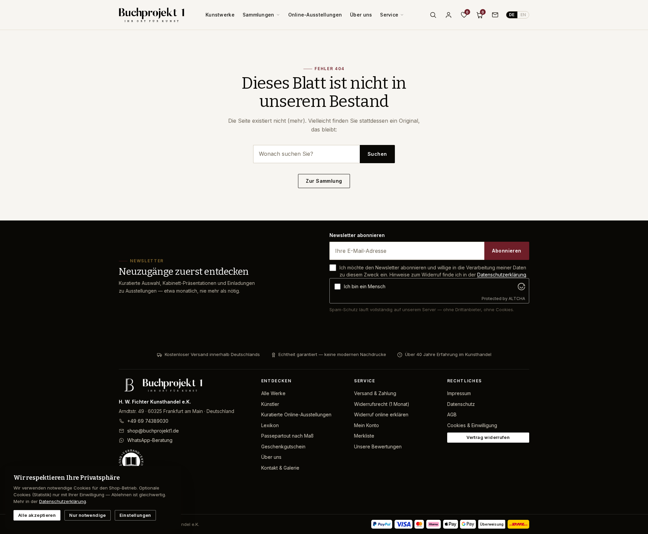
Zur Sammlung (324, 181)
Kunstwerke (220, 15)
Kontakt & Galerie (280, 468)
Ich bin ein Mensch (364, 286)
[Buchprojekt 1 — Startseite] (151, 14)
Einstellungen (135, 515)
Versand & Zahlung (375, 393)
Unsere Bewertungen (378, 446)
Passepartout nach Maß (287, 436)
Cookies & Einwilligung (472, 425)
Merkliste (364, 436)
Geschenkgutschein (283, 446)
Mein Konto (366, 425)
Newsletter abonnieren (357, 235)
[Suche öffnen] (433, 14)
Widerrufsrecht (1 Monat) (381, 404)
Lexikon (270, 425)
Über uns (361, 15)
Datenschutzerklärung (501, 274)
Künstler (270, 404)
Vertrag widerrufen (488, 437)
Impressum (459, 393)
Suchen (377, 154)
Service (389, 15)
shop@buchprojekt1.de (153, 431)
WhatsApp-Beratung (149, 440)
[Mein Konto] (448, 14)
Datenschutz (461, 404)
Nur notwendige (87, 515)
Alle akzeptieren (37, 515)
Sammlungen (258, 15)
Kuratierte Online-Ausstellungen (296, 414)
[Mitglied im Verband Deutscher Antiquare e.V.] (184, 461)
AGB (452, 414)
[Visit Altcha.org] (521, 286)
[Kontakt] (495, 14)
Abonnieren (506, 251)
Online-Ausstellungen (315, 15)
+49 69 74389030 (147, 421)
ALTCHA (517, 298)
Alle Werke (273, 393)
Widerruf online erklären (381, 414)
